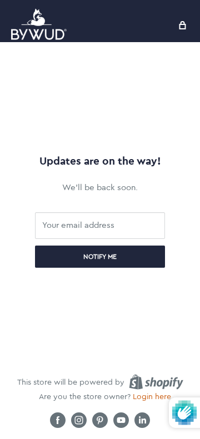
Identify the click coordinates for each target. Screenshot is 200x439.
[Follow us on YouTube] (121, 420)
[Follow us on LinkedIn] (142, 420)
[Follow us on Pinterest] (100, 420)
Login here (152, 397)
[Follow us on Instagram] (79, 420)
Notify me (100, 256)
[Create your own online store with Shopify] (156, 382)
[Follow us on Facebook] (58, 420)
